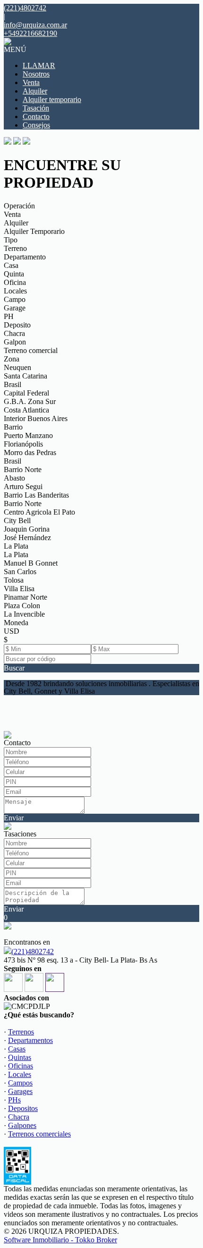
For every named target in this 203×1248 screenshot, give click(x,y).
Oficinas (20, 1066)
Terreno (15, 248)
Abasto (14, 478)
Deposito (17, 325)
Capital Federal (26, 393)
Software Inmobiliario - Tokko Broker (60, 1240)
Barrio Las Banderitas (36, 495)
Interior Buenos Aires (36, 418)
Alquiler (35, 91)
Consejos (36, 125)
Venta (31, 82)
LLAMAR (39, 65)
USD (11, 631)
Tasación (36, 108)
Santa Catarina (25, 376)
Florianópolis (23, 444)
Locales (15, 291)
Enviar (14, 818)
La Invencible (24, 614)
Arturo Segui (23, 486)
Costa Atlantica (26, 410)
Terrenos (21, 1032)
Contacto (36, 116)
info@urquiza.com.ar (35, 25)
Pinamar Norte (25, 597)
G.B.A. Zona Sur (30, 401)
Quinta (14, 274)
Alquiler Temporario (34, 231)
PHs (14, 1100)
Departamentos (30, 1040)
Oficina (15, 282)
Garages (20, 1091)
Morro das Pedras (30, 452)
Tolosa (14, 580)
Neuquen (17, 367)
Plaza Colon (22, 606)
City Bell (17, 520)
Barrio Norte (23, 469)
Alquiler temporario (52, 99)
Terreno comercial (31, 350)
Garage (14, 308)
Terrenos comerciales (39, 1134)
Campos (20, 1083)
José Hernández (27, 538)
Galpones (22, 1125)
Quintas (19, 1057)
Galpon (15, 342)
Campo (14, 299)
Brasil (12, 384)
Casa (11, 265)
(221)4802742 (32, 951)
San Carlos (20, 572)
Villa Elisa (19, 589)
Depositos (23, 1108)
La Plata (16, 546)
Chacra (14, 333)
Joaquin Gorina (27, 529)
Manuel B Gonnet (31, 563)
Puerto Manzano (28, 435)
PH (9, 316)
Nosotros (36, 74)
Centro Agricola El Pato (39, 512)
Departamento (25, 257)
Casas (16, 1049)
